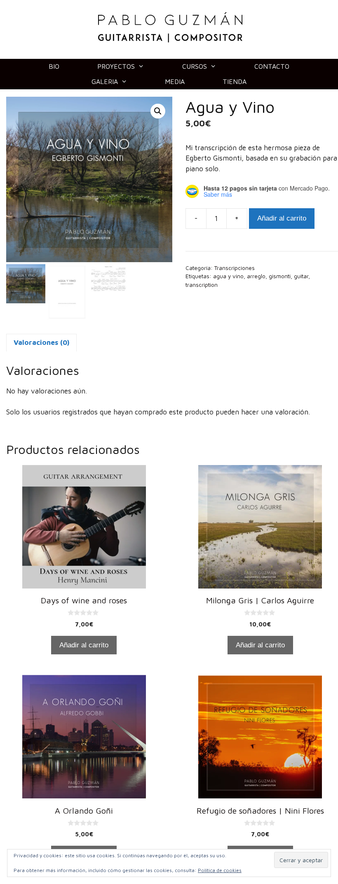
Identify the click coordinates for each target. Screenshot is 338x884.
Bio (54, 66)
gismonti (280, 276)
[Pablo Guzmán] (170, 27)
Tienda (234, 81)
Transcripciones (234, 268)
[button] (157, 111)
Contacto (271, 66)
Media (175, 81)
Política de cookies (220, 870)
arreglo (256, 276)
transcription (201, 284)
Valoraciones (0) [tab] (41, 342)
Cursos (194, 66)
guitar (301, 276)
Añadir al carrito (281, 218)
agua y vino (228, 276)
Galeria (105, 81)
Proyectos (116, 66)
